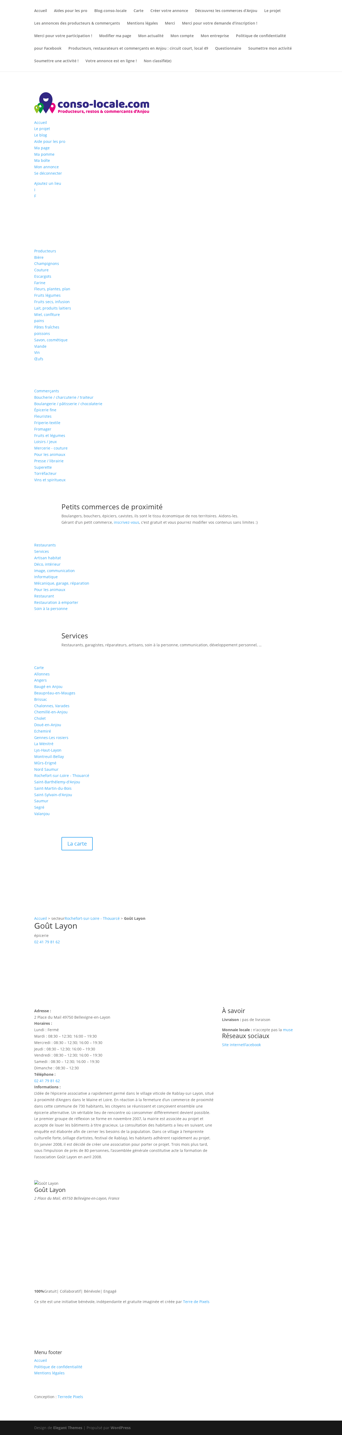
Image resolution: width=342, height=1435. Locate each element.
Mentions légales (142, 23)
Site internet (233, 1044)
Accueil (40, 11)
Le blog (40, 135)
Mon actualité (151, 36)
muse (288, 1029)
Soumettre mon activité (270, 48)
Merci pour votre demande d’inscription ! (219, 23)
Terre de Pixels (196, 1301)
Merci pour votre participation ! (63, 36)
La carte (77, 843)
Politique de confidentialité (261, 36)
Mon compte (182, 36)
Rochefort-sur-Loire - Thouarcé (92, 918)
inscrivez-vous (126, 522)
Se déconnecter (48, 173)
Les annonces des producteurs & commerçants (77, 23)
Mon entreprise (215, 36)
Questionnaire (228, 48)
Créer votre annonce (169, 11)
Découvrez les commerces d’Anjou (226, 11)
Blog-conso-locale (110, 11)
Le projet (272, 11)
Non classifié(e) (157, 61)
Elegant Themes (67, 1427)
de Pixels (70, 1396)
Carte (138, 11)
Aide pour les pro (49, 141)
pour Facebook (47, 48)
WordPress (121, 1427)
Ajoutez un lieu (47, 183)
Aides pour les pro (70, 11)
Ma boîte (42, 160)
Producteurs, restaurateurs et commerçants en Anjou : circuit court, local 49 (138, 48)
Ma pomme (44, 154)
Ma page (42, 147)
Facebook (252, 1044)
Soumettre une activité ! (56, 61)
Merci (170, 23)
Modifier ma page (115, 36)
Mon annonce (46, 166)
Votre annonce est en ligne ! (111, 61)
